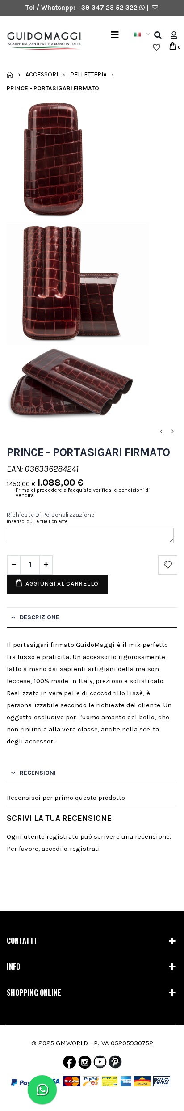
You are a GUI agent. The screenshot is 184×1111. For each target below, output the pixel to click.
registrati (85, 849)
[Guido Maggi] (40, 41)
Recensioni (38, 773)
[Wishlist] (156, 47)
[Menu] (115, 35)
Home (10, 74)
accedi (52, 849)
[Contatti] (155, 8)
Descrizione (39, 617)
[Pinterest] (115, 1064)
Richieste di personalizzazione (50, 515)
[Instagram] (85, 1064)
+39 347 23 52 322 (108, 8)
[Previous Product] (161, 432)
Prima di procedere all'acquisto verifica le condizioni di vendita (83, 492)
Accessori (41, 74)
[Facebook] (69, 1064)
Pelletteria (88, 74)
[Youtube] (100, 1064)
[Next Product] (172, 432)
